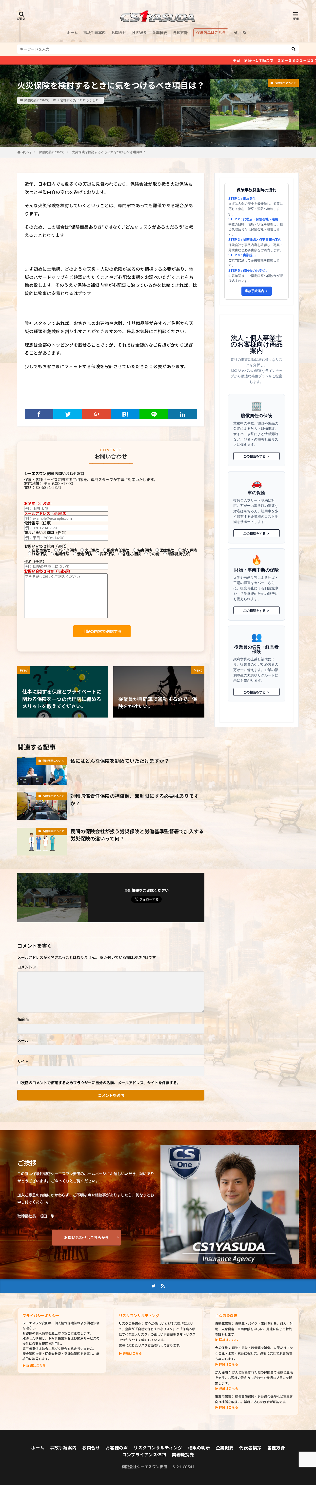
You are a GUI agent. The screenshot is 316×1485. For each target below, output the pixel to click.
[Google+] (96, 414)
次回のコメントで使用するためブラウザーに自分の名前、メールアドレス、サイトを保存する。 (100, 1083)
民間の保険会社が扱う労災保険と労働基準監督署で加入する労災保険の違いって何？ (137, 835)
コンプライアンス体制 (144, 1454)
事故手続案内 (94, 32)
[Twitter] (67, 414)
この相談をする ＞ (256, 456)
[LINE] (153, 414)
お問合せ (118, 32)
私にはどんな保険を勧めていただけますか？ (119, 761)
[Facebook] (39, 414)
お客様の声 (117, 1447)
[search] (293, 49)
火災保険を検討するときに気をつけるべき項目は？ (109, 152)
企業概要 (159, 32)
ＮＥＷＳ (139, 32)
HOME (26, 152)
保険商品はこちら (211, 32)
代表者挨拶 (250, 1447)
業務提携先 (183, 1454)
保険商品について (36, 100)
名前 (23, 1019)
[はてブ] (125, 414)
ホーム (72, 32)
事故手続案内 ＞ (256, 291)
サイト (22, 1061)
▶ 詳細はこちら (34, 1366)
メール (25, 1040)
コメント (27, 967)
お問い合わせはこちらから (86, 1237)
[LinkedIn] (182, 414)
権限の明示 (199, 1447)
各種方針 (180, 32)
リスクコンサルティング (158, 1447)
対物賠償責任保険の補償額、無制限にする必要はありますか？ (134, 799)
